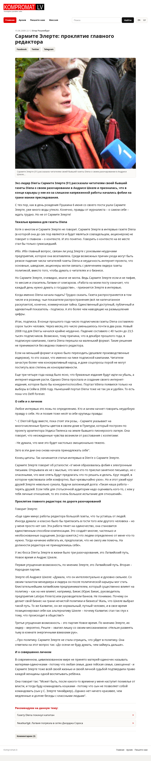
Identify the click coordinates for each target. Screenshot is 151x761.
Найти (128, 20)
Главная (10, 20)
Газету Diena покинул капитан (35, 715)
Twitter (35, 49)
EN (139, 20)
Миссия (53, 20)
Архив (22, 20)
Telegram (49, 49)
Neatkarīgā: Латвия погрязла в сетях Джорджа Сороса (50, 723)
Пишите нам (37, 20)
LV (144, 20)
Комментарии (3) (26, 736)
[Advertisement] (112, 8)
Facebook (22, 49)
